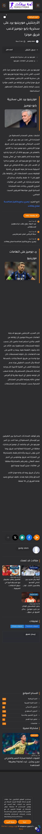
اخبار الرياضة (33, 17)
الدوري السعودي (20, 711)
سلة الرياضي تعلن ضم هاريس (24, 234)
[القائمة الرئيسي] (38, 5)
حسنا (24, 822)
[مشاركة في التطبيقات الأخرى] (8, 537)
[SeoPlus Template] (39, 826)
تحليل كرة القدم (20, 719)
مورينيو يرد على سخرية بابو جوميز (22, 57)
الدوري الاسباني (20, 707)
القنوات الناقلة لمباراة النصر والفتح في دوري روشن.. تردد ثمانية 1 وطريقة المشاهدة (22, 762)
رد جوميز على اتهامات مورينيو (24, 61)
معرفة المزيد (10, 822)
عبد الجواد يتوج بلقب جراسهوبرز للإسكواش (23, 225)
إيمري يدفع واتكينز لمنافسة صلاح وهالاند (20, 242)
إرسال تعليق (30, 634)
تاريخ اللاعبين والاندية (20, 715)
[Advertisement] (21, 309)
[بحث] (4, 5)
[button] (29, 537)
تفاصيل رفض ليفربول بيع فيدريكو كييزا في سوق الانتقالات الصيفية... (11, 584)
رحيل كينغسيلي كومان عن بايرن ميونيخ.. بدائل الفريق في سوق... (31, 609)
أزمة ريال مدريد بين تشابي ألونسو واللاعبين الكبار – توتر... (31, 583)
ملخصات (20, 724)
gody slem (31, 41)
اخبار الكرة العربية (20, 703)
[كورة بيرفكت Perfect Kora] (21, 5)
